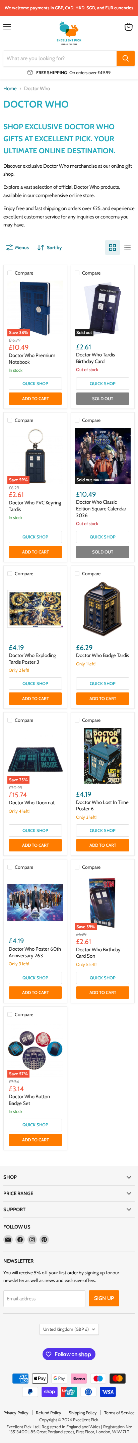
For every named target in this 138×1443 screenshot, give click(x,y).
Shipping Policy (83, 1412)
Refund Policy (48, 1412)
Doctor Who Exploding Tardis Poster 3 (32, 658)
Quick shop (35, 383)
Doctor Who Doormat (32, 803)
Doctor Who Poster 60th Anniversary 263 (35, 952)
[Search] (126, 58)
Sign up (104, 1298)
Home (10, 89)
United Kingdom (66, 1329)
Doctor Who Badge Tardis (102, 655)
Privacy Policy (15, 1412)
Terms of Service (119, 1412)
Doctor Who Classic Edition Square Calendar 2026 (101, 508)
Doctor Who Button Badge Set (29, 1100)
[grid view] (112, 247)
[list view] (127, 247)
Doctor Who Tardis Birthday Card (95, 358)
